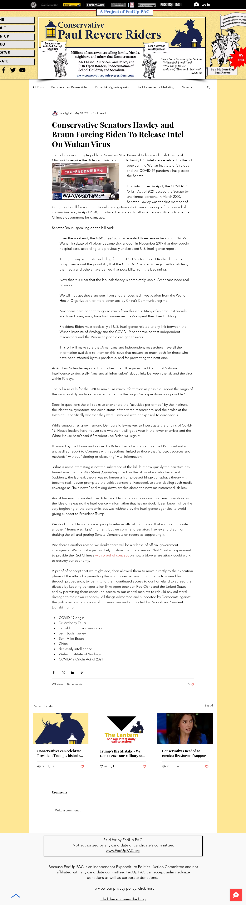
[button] (208, 87)
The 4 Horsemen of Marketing (155, 87)
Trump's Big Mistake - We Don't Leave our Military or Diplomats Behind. (121, 753)
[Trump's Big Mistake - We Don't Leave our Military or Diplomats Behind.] (123, 728)
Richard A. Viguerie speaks (112, 87)
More (185, 87)
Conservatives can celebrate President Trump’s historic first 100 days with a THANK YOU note (59, 753)
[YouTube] (22, 70)
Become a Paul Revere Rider (69, 87)
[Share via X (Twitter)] (63, 672)
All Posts (38, 87)
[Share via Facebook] (54, 672)
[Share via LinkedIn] (72, 672)
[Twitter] (13, 70)
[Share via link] (82, 672)
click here (146, 888)
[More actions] (191, 113)
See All (209, 705)
